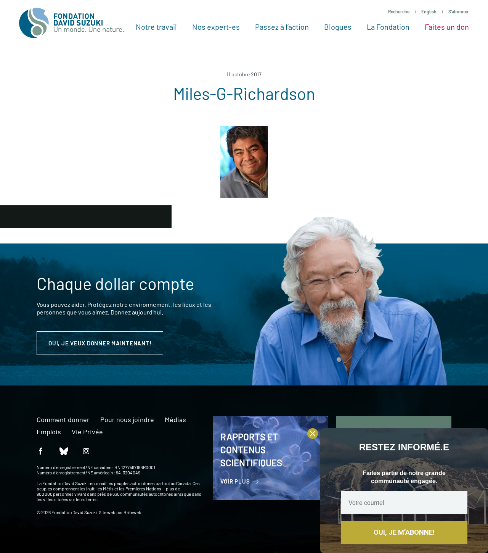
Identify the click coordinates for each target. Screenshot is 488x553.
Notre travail (156, 26)
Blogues (338, 26)
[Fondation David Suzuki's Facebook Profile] (40, 450)
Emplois (49, 432)
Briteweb (132, 512)
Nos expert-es (216, 26)
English (429, 11)
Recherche (398, 11)
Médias (175, 420)
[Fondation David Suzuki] (71, 23)
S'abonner (458, 11)
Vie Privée (87, 432)
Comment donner (63, 420)
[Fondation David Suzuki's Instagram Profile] (86, 450)
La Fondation (388, 26)
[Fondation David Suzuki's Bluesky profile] (63, 450)
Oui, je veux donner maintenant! (99, 343)
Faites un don (447, 26)
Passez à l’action (282, 26)
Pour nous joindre (127, 420)
